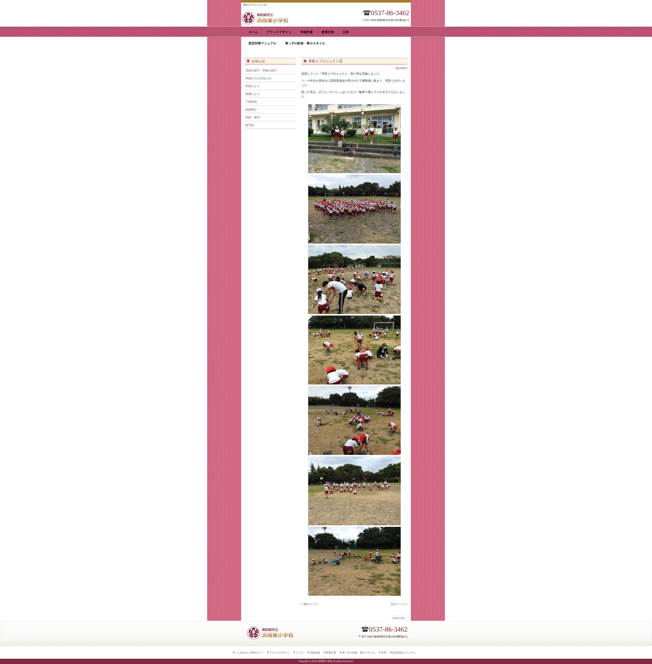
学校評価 (315, 652)
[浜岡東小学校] (268, 23)
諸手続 (249, 125)
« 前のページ (309, 604)
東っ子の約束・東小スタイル (358, 652)
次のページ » (399, 604)
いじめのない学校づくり (249, 652)
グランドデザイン (279, 652)
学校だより (252, 86)
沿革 (383, 652)
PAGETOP (399, 618)
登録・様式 (252, 117)
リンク (299, 652)
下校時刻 (251, 101)
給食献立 (251, 109)
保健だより (252, 94)
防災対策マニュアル (404, 652)
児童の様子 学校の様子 (261, 70)
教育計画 (331, 652)
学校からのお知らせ (258, 78)
